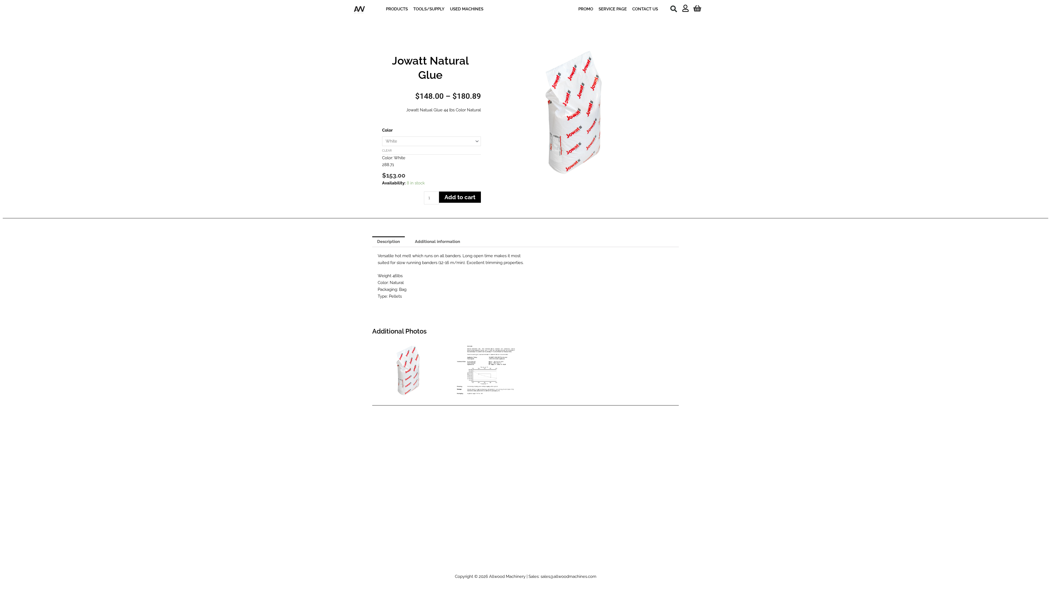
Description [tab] (388, 241)
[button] (673, 9)
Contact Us (601, 566)
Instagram (464, 566)
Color (387, 130)
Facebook (493, 566)
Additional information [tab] (437, 241)
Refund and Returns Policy (532, 566)
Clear (387, 150)
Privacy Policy (574, 566)
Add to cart (459, 197)
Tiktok (445, 566)
